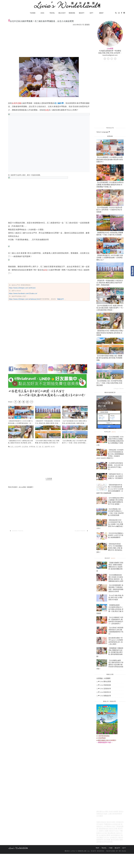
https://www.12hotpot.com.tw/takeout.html (24, 299)
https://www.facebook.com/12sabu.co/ (23, 293)
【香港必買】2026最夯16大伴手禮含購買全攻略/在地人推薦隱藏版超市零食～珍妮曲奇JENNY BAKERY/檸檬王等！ (110, 454)
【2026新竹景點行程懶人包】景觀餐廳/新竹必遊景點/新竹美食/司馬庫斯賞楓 (109, 358)
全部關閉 (107, 678)
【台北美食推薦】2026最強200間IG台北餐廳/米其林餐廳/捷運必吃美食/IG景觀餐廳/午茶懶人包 (110, 184)
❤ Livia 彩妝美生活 (104, 692)
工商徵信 (118, 827)
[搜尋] (116, 13)
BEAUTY (117, 848)
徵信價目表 (111, 833)
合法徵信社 (103, 835)
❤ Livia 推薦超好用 (104, 696)
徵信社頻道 (115, 840)
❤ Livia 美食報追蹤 (104, 685)
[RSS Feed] (115, 58)
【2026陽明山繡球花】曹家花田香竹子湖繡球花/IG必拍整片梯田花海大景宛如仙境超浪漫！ (109, 665)
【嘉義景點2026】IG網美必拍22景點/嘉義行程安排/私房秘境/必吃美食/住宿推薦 (109, 333)
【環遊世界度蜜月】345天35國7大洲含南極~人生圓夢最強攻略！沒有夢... (20, 423)
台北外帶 (17, 447)
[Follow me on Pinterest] (108, 58)
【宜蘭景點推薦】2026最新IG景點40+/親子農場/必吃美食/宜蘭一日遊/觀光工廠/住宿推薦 (109, 609)
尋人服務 (105, 831)
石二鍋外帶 (46, 447)
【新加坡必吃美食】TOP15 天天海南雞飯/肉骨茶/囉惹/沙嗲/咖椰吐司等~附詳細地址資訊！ (109, 548)
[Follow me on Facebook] (104, 58)
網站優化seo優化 (102, 812)
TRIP (97, 848)
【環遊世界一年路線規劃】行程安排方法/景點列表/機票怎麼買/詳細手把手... (47, 423)
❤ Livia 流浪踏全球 (104, 688)
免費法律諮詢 (101, 822)
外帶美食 (32, 447)
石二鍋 (38, 447)
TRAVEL (104, 848)
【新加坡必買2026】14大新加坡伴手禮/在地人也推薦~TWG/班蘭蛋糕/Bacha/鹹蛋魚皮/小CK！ (109, 524)
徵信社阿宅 (103, 842)
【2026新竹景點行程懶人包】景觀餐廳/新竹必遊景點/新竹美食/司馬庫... (47, 443)
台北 (11, 447)
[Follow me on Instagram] (111, 58)
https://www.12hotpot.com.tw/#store (22, 288)
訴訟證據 (107, 840)
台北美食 (25, 447)
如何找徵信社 (115, 835)
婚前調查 (102, 829)
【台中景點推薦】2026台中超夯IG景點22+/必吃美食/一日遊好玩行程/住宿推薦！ (109, 210)
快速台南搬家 (113, 812)
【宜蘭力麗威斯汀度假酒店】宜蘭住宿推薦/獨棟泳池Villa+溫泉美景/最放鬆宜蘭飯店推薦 (109, 567)
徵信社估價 (111, 822)
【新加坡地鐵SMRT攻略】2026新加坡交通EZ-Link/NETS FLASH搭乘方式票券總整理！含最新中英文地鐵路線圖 (109, 489)
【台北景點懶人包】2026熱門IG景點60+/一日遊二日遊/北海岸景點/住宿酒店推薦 (109, 383)
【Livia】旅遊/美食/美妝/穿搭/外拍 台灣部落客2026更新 (115, 597)
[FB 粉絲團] (121, 13)
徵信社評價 (113, 829)
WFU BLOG (122, 851)
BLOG (53, 447)
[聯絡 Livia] (119, 13)
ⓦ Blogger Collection (119, 388)
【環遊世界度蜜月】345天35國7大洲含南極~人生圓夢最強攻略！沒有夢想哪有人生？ (109, 257)
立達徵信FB (119, 822)
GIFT (124, 848)
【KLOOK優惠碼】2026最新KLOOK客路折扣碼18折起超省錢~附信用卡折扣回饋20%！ (109, 159)
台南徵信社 (114, 838)
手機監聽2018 (109, 824)
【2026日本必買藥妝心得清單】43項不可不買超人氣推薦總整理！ (115, 535)
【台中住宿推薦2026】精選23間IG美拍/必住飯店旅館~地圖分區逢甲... (74, 423)
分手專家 (107, 827)
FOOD (111, 848)
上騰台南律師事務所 (115, 814)
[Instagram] (124, 13)
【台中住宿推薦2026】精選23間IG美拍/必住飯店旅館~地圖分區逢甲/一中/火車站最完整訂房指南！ (109, 308)
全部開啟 (99, 678)
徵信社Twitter (114, 831)
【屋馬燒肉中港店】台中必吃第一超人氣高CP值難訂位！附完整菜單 (115, 476)
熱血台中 (60, 299)
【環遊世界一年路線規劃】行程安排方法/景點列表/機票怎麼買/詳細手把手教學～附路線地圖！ (109, 283)
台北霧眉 (99, 816)
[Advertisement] (44, 16)
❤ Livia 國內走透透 (104, 681)
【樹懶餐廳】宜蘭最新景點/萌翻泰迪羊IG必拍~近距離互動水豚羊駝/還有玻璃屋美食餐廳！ (109, 652)
